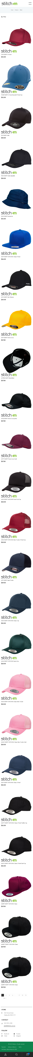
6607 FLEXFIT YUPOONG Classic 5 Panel (10, 782)
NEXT (4, 998)
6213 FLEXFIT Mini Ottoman (7, 297)
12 (22, 995)
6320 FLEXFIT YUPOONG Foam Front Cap (11, 499)
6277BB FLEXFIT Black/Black (7, 378)
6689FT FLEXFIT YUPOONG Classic (9, 944)
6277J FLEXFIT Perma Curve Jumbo (9, 418)
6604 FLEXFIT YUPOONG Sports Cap (10, 661)
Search (16, 1054)
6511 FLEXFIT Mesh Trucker (7, 580)
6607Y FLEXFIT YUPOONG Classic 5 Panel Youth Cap (13, 863)
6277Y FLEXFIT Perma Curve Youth (9, 459)
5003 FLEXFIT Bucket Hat (7, 216)
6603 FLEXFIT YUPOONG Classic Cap (10, 620)
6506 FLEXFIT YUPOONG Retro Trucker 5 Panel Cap (13, 540)
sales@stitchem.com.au (9, 1026)
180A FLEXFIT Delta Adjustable (8, 176)
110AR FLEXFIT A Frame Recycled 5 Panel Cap (11, 95)
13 (25, 995)
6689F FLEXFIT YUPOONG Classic (9, 904)
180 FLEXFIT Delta (5, 135)
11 (19, 995)
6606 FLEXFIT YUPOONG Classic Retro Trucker (12, 701)
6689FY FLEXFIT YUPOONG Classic (9, 985)
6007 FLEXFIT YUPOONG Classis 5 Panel (10, 256)
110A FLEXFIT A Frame (6, 54)
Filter (4, 17)
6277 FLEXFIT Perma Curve (7, 337)
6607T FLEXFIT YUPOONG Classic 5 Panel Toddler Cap (14, 823)
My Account (5, 1054)
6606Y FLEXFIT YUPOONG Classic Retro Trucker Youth (13, 742)
